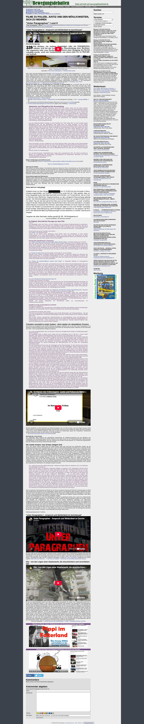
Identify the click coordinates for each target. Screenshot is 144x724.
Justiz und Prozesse (39, 12)
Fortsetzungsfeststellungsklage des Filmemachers (41, 103)
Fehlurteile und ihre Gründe (53, 14)
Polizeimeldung (46, 98)
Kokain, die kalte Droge (38, 253)
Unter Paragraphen (57, 73)
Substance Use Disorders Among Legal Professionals (67, 290)
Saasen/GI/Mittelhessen (77, 7)
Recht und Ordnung (40, 14)
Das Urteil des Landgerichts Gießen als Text (105, 201)
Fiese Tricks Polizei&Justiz (50, 25)
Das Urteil (96, 222)
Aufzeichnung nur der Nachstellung (53, 621)
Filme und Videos (37, 13)
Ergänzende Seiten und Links (102, 126)
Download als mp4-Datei (60, 69)
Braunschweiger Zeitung (39, 99)
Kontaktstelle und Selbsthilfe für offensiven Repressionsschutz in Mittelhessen (105, 212)
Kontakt (67, 722)
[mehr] (116, 37)
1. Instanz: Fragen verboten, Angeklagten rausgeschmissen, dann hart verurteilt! (104, 194)
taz (28, 101)
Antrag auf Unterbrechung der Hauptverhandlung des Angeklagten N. (104, 257)
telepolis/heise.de (52, 99)
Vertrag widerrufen (88, 722)
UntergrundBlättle (83, 99)
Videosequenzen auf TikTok (67, 102)
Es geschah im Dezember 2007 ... (102, 266)
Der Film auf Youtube (53, 558)
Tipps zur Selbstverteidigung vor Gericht (58, 164)
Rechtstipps (37, 9)
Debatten (67, 7)
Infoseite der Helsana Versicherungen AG (45, 279)
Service (95, 7)
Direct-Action (27, 7)
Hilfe (103, 14)
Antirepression (36, 7)
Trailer (66, 621)
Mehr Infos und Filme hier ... (33, 83)
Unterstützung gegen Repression (102, 207)
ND (75, 99)
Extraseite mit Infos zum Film (78, 621)
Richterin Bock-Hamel (69, 70)
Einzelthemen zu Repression (65, 25)
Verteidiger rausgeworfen (100, 240)
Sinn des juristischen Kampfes (102, 173)
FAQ (76, 722)
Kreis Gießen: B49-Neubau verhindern (104, 88)
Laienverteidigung (38, 11)
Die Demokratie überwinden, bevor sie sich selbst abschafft (105, 90)
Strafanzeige (72, 103)
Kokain (33, 232)
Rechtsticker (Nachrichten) (33, 26)
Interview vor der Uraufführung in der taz (53, 83)
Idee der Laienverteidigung (101, 100)
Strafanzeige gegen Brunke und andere (40, 433)
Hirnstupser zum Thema (81, 25)
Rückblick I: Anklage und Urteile (102, 251)
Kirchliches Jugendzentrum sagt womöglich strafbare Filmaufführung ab (57, 161)
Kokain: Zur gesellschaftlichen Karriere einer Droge (47, 261)
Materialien (88, 7)
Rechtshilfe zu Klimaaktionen (101, 217)
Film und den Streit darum (55, 70)
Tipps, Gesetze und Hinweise (101, 150)
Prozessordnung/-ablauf (100, 162)
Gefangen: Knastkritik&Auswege (102, 186)
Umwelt (52, 7)
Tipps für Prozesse (38, 10)
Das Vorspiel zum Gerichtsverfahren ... (104, 245)
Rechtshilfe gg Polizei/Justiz (101, 167)
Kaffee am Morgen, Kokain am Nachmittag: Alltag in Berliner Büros (49, 242)
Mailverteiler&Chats (105, 92)
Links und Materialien (47, 26)
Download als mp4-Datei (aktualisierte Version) (73, 558)
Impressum (71, 722)
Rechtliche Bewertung (34, 98)
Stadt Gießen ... (98, 270)
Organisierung (45, 7)
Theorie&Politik (59, 7)
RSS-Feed (80, 722)
